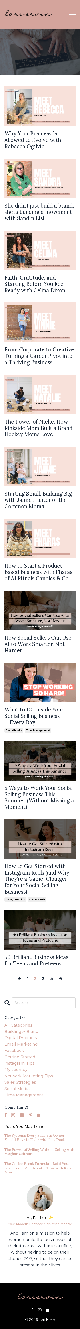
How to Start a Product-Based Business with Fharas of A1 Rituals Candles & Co (38, 572)
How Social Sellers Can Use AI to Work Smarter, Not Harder (37, 644)
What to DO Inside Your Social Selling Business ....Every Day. (34, 716)
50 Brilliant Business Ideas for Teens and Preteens (36, 960)
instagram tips (15, 899)
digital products (20, 1037)
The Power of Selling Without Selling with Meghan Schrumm (39, 1151)
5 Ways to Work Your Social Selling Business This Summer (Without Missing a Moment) (39, 797)
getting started (19, 1057)
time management (38, 730)
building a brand (21, 1031)
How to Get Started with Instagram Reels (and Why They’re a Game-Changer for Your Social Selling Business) (36, 879)
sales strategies (20, 1082)
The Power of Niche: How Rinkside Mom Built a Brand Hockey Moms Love (38, 428)
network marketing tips (28, 1076)
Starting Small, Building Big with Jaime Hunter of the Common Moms (38, 500)
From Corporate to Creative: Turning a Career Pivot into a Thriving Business (39, 356)
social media (14, 730)
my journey (16, 1069)
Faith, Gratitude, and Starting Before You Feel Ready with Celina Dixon (34, 284)
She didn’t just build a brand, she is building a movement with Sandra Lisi (39, 212)
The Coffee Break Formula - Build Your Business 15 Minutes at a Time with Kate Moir (38, 1168)
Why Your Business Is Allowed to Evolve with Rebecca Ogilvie (32, 140)
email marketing (21, 1044)
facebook (14, 1050)
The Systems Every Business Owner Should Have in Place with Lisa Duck (34, 1137)
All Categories (18, 1025)
